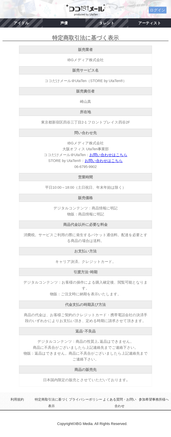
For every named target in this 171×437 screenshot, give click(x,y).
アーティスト (149, 23)
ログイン (157, 10)
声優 (64, 23)
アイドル (21, 23)
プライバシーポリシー (85, 399)
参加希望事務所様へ (154, 399)
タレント (107, 23)
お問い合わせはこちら (108, 155)
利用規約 (17, 399)
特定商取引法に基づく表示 (51, 403)
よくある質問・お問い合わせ (119, 403)
